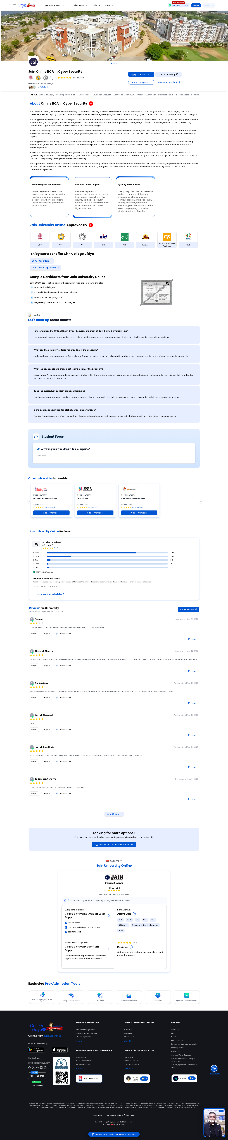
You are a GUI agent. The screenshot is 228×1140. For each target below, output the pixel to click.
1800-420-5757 (37, 1076)
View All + (80, 1041)
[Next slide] (223, 37)
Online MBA (81, 1057)
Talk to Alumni (65, 633)
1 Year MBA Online (83, 1064)
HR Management (83, 1037)
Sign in (196, 5)
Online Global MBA (84, 1061)
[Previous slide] (4, 37)
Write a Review (187, 609)
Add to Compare (140, 82)
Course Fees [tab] (85, 94)
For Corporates (177, 1048)
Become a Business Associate (184, 1044)
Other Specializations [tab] (66, 94)
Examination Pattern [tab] (167, 94)
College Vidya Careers (181, 1055)
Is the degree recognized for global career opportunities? (65, 409)
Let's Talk (42, 87)
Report (47, 633)
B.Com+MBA (129, 1037)
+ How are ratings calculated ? (49, 594)
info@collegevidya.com (39, 1063)
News (173, 1037)
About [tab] (34, 94)
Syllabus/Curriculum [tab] (146, 94)
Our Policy (130, 1115)
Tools (94, 5)
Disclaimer (98, 1115)
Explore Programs (52, 5)
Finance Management (85, 1029)
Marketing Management (86, 1033)
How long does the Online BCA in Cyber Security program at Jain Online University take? (81, 330)
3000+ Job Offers (42, 261)
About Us (109, 5)
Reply (193, 639)
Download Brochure (167, 82)
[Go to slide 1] (111, 63)
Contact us (175, 1051)
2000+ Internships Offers (45, 267)
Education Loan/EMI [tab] (102, 94)
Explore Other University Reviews (116, 844)
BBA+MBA (128, 1033)
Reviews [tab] (195, 94)
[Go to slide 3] (116, 63)
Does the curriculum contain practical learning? (59, 390)
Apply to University (140, 74)
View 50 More (114, 814)
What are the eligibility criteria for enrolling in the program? (66, 349)
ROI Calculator (177, 1040)
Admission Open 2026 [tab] (123, 94)
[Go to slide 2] (114, 63)
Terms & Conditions (114, 1115)
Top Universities (76, 5)
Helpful (34, 633)
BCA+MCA (128, 1029)
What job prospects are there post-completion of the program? (68, 368)
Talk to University (167, 74)
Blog (173, 1033)
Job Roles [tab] (184, 94)
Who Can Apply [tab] (46, 94)
